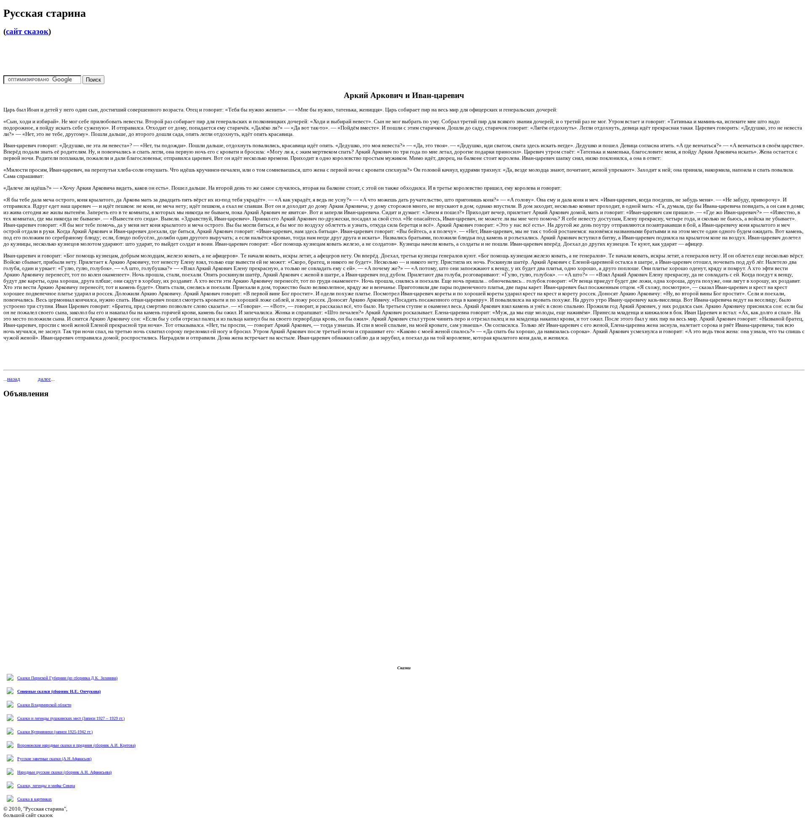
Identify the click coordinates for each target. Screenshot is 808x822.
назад (13, 379)
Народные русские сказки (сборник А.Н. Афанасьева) (64, 772)
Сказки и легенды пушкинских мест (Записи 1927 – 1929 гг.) (71, 718)
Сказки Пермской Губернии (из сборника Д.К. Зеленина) (67, 678)
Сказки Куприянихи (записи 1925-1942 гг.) (55, 731)
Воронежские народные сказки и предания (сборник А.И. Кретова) (76, 745)
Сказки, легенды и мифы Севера (46, 785)
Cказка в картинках (34, 799)
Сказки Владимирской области (44, 705)
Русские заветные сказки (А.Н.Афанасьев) (54, 758)
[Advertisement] (404, 55)
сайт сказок (27, 31)
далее (44, 379)
